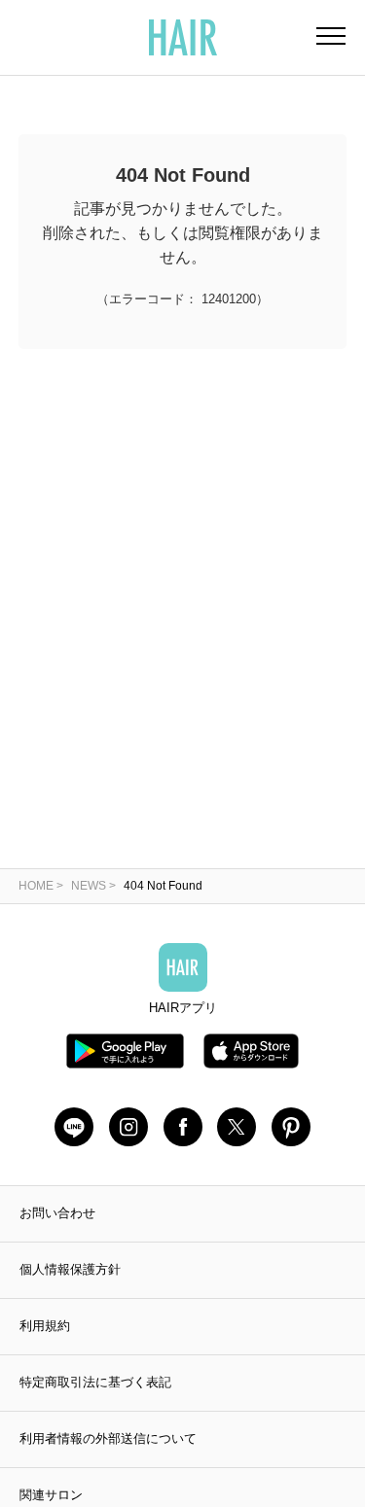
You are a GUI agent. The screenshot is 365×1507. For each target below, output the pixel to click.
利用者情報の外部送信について (108, 1438)
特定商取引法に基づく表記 (95, 1382)
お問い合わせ (57, 1213)
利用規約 (44, 1325)
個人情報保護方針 (70, 1269)
